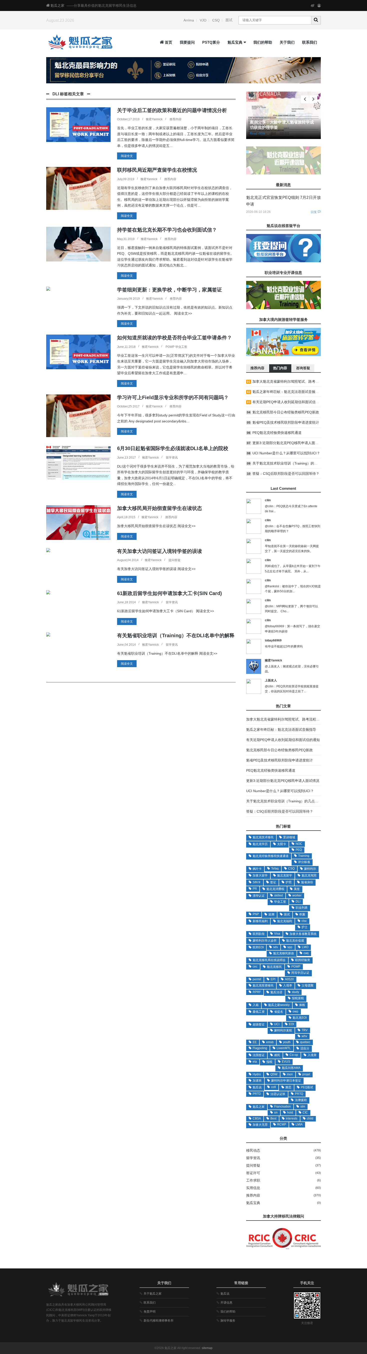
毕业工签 (280, 901)
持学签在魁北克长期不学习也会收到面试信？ (167, 230)
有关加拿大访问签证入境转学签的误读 (159, 551)
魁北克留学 (284, 875)
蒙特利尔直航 (283, 1030)
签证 (273, 882)
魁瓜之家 (57, 5)
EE (255, 1042)
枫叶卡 (257, 868)
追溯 (271, 914)
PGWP (295, 966)
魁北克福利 (284, 921)
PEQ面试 (307, 1087)
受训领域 (289, 837)
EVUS (286, 1061)
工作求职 (253, 1180)
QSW (273, 1074)
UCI (276, 1024)
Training (303, 856)
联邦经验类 (302, 960)
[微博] (312, 5)
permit (257, 979)
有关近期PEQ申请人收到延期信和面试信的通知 (289, 402)
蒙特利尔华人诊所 (265, 940)
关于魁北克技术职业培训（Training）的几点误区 (290, 463)
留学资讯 (172, 457)
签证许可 (253, 1173)
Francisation (282, 1106)
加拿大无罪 (260, 1124)
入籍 (256, 1005)
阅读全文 (127, 156)
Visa (277, 933)
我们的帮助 (262, 42)
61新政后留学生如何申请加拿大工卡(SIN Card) (169, 593)
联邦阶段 (259, 934)
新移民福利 (260, 921)
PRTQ (299, 1094)
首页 (168, 42)
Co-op (294, 1055)
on (276, 1112)
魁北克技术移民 (263, 837)
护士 (305, 927)
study (295, 992)
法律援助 (301, 1100)
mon (290, 1074)
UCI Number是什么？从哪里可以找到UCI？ (286, 453)
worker (297, 895)
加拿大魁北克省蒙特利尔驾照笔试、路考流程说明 (290, 381)
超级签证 (259, 1024)
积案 (302, 914)
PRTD (257, 1094)
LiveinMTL (284, 1048)
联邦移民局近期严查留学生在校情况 (157, 170)
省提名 (278, 1011)
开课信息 (226, 1302)
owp (295, 1011)
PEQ (299, 850)
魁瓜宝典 (234, 42)
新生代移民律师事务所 (159, 1320)
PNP (256, 914)
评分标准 (304, 862)
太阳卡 (281, 844)
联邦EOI (258, 947)
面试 (228, 20)
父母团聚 (308, 985)
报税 (269, 1062)
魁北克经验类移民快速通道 (271, 856)
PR (255, 888)
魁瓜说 (257, 1087)
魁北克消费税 (275, 889)
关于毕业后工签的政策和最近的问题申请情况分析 (172, 110)
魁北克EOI (300, 1017)
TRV (305, 1030)
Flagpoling (260, 1048)
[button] (313, 99)
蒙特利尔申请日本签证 (286, 1080)
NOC (299, 844)
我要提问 (187, 42)
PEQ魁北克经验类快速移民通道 (277, 433)
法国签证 (259, 1055)
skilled (278, 895)
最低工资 (259, 1011)
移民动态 (253, 1150)
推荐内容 (176, 119)
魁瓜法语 (276, 992)
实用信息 (253, 1188)
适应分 (304, 1048)
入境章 (312, 1055)
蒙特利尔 (310, 868)
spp (289, 947)
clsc (304, 921)
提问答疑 (175, 560)
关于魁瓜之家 (153, 1293)
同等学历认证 (300, 973)
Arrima (189, 20)
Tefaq (275, 868)
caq (306, 953)
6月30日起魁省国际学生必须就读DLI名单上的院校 (172, 448)
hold (290, 1112)
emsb (270, 1042)
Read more (259, 133)
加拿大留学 (260, 875)
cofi (273, 1087)
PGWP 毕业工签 (176, 347)
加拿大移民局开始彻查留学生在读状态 (159, 508)
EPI (273, 979)
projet (306, 1074)
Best (273, 1118)
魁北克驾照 (309, 875)
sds (275, 947)
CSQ (216, 20)
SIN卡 (257, 882)
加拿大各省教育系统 (303, 934)
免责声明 (150, 1311)
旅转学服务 (227, 1320)
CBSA (257, 1118)
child (310, 1118)
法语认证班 (277, 1094)
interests (291, 1118)
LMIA (299, 1124)
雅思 (288, 1087)
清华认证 (259, 895)
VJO (203, 20)
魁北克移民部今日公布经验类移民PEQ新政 (285, 412)
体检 (302, 1005)
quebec (305, 1042)
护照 (289, 882)
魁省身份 (307, 882)
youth (287, 1042)
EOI (291, 1024)
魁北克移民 (274, 967)
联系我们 (309, 42)
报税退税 (298, 998)
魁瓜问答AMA (291, 1068)
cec (255, 966)
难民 (277, 1055)
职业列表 (302, 907)
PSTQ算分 (211, 42)
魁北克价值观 (295, 940)
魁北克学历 (260, 844)
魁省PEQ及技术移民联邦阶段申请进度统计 (285, 422)
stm (302, 1106)
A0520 (289, 979)
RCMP (281, 1124)
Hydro (257, 1074)
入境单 (287, 985)
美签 (297, 889)
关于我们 (287, 42)
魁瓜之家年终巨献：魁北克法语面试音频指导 (287, 392)
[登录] (319, 5)
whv (304, 1036)
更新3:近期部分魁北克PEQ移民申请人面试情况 (289, 443)
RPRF (257, 992)
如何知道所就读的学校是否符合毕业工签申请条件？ (174, 337)
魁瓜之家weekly (279, 1005)
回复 (314, 212)
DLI (298, 901)
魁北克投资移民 (263, 985)
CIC (305, 1112)
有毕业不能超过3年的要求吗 (284, 646)
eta (255, 1061)
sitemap (207, 1348)
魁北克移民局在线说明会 (269, 960)
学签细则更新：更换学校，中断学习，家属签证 (169, 289)
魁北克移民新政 (283, 953)
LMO (305, 947)
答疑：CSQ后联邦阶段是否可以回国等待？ (285, 474)
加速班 (257, 1080)
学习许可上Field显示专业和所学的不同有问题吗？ (173, 397)
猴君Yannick (154, 119)
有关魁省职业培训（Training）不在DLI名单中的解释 (175, 635)
